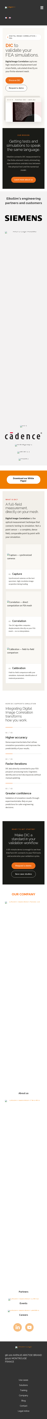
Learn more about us (23, 180)
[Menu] (41, 7)
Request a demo (16, 88)
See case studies (23, 874)
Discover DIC (14, 80)
